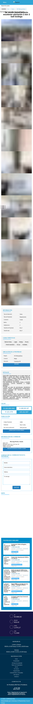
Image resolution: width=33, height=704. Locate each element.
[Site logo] (16, 2)
